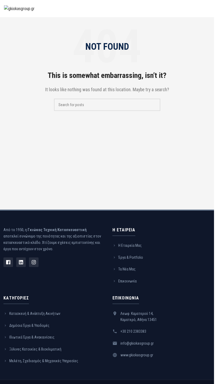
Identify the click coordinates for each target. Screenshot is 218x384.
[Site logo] (19, 8)
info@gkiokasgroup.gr (137, 343)
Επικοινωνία (127, 281)
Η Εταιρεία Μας (130, 245)
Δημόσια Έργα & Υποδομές (29, 325)
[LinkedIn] (21, 262)
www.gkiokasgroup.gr (136, 355)
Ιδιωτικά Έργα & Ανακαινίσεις (31, 337)
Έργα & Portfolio (130, 257)
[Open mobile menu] (208, 8)
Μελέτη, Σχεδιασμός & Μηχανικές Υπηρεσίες (43, 361)
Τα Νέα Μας (127, 269)
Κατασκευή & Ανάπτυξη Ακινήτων (34, 313)
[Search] (154, 105)
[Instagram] (34, 262)
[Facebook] (8, 262)
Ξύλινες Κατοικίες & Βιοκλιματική (35, 349)
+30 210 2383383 (133, 331)
